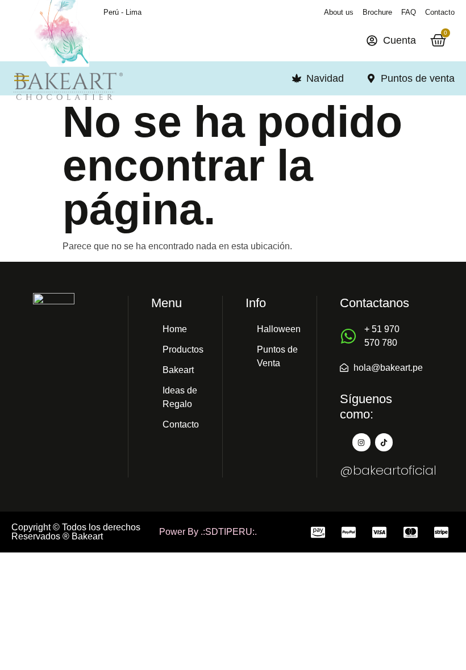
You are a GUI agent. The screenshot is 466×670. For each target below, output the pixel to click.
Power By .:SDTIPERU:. (208, 532)
